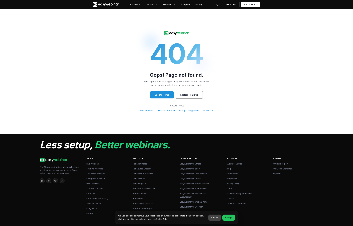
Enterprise (185, 4)
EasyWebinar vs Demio (190, 178)
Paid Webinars (93, 183)
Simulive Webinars (94, 169)
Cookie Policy (162, 219)
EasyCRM (90, 193)
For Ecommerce (140, 164)
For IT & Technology (142, 208)
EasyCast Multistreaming (97, 198)
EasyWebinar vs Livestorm (192, 207)
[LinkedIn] (42, 180)
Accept (228, 217)
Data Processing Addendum (239, 193)
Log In (217, 4)
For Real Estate (140, 193)
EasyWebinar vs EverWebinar (193, 188)
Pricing (199, 4)
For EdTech (138, 198)
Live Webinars (146, 110)
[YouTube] (55, 180)
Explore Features (189, 94)
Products (134, 4)
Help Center (232, 173)
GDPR (229, 188)
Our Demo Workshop (282, 169)
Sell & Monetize (93, 203)
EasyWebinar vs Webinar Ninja (193, 202)
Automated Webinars (165, 110)
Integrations (193, 110)
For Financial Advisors (143, 203)
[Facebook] (48, 180)
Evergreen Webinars (95, 178)
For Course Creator (142, 169)
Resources (168, 4)
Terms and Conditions (236, 203)
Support (276, 173)
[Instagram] (62, 180)
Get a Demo (231, 4)
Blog (229, 169)
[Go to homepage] (176, 33)
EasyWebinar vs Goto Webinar (193, 173)
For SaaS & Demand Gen (144, 188)
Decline (215, 217)
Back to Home (162, 94)
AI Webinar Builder (94, 188)
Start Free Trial (250, 4)
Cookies (230, 198)
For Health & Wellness (143, 173)
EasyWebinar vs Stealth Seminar (194, 183)
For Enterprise (139, 183)
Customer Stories (234, 164)
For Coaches (139, 178)
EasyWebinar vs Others (190, 164)
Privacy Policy (233, 183)
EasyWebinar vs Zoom (190, 169)
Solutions (150, 4)
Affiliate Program (280, 164)
